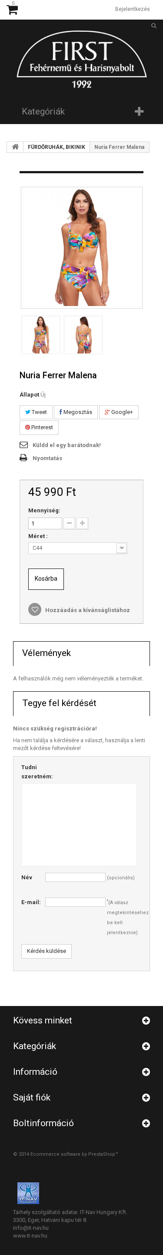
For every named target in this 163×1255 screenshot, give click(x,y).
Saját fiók (31, 1097)
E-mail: (31, 902)
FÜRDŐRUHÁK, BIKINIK (56, 147)
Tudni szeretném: (33, 772)
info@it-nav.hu (31, 1228)
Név (26, 877)
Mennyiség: (44, 510)
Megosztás (77, 412)
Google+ (121, 412)
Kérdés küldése (46, 951)
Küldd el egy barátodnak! (67, 445)
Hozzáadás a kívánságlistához (87, 610)
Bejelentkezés (132, 9)
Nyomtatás (47, 458)
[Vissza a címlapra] (15, 147)
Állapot (29, 394)
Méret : (38, 536)
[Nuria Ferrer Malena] (40, 335)
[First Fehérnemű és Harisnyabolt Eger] (82, 58)
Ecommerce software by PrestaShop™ (74, 1154)
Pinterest (41, 427)
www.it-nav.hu (30, 1235)
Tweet (38, 412)
